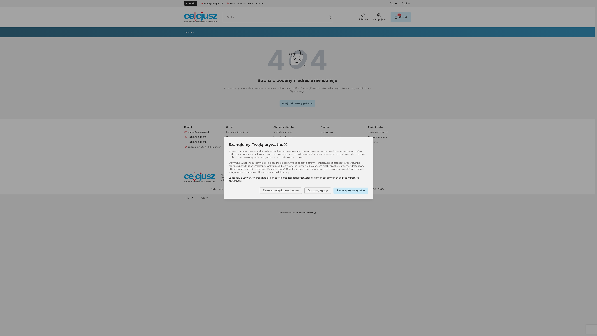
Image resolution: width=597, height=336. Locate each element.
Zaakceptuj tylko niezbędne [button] (281, 190)
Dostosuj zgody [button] (318, 190)
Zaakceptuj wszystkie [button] (351, 190)
